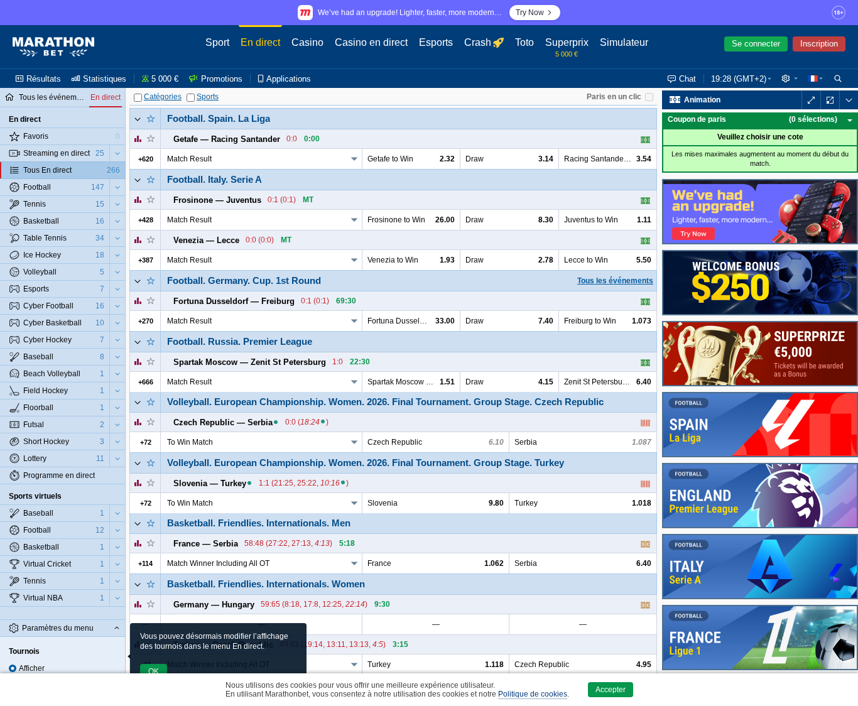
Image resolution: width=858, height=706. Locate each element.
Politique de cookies (532, 694)
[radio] (12, 668)
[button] (789, 78)
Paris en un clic (614, 96)
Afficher (32, 668)
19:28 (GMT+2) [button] (738, 79)
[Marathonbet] (53, 47)
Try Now (530, 12)
